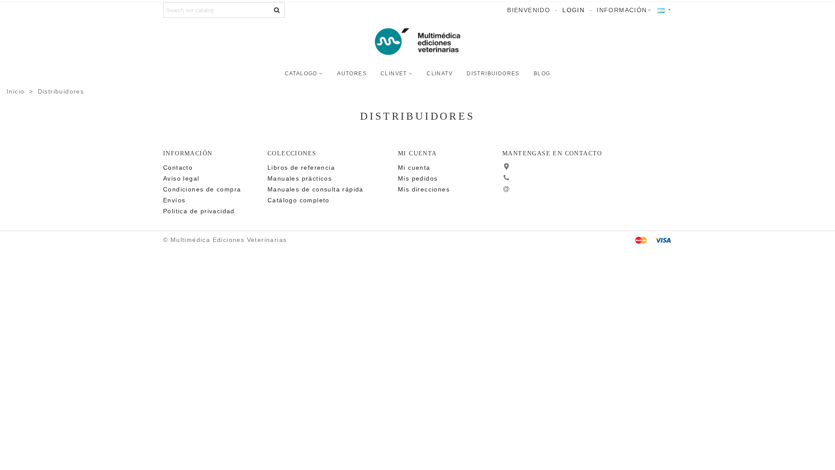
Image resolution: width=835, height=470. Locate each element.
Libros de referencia (301, 167)
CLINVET (394, 73)
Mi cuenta (414, 167)
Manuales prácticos (299, 178)
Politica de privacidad (199, 211)
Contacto (178, 167)
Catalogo (301, 73)
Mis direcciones (424, 189)
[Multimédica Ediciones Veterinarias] (417, 42)
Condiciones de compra (202, 189)
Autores (352, 73)
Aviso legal (181, 178)
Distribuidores (493, 73)
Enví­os (174, 200)
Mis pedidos (418, 178)
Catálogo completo (298, 200)
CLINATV (440, 73)
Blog (542, 73)
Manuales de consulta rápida (315, 189)
